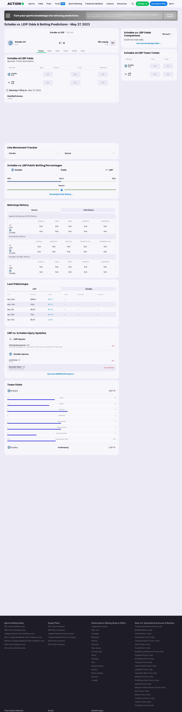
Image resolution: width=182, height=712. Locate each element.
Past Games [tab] (89, 210)
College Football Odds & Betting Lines (19, 634)
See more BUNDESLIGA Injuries (60, 374)
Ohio (93, 662)
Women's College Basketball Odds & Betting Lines (24, 641)
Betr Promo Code (142, 691)
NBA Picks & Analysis (56, 630)
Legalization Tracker (99, 626)
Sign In (171, 4)
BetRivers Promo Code (144, 677)
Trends (74, 51)
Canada (94, 680)
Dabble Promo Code (143, 684)
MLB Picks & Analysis (56, 641)
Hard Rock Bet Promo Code (146, 673)
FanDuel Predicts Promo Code (147, 641)
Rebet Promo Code (142, 695)
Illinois (93, 655)
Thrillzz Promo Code (143, 702)
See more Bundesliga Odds (147, 43)
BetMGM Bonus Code (143, 630)
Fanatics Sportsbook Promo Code (148, 626)
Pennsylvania (96, 651)
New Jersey (96, 648)
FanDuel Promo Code (143, 662)
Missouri (94, 677)
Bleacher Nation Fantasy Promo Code (150, 687)
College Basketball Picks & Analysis (62, 637)
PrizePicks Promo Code (144, 705)
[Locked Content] (62, 190)
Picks (58, 51)
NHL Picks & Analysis (56, 644)
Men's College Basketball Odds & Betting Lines (23, 637)
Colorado (95, 644)
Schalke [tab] (88, 289)
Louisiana (95, 634)
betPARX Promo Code (144, 669)
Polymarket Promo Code (145, 637)
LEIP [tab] (34, 289)
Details (41, 51)
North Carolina (97, 673)
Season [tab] (34, 210)
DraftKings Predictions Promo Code (149, 651)
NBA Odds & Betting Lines (14, 630)
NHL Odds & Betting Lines (14, 648)
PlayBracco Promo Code (145, 698)
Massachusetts (97, 666)
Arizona (94, 641)
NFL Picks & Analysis (56, 626)
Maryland (95, 637)
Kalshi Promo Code (142, 644)
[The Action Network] (15, 4)
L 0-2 (50, 320)
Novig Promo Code (142, 648)
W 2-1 (50, 304)
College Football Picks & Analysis (61, 634)
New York (95, 630)
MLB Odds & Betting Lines (14, 644)
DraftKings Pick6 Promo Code (147, 680)
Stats (83, 51)
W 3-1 (50, 299)
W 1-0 (50, 309)
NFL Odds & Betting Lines (14, 626)
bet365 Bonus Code (143, 634)
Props (66, 51)
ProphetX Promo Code (144, 655)
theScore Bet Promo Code (145, 666)
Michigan (95, 659)
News (50, 51)
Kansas (94, 669)
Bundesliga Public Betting (60, 194)
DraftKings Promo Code (144, 659)
